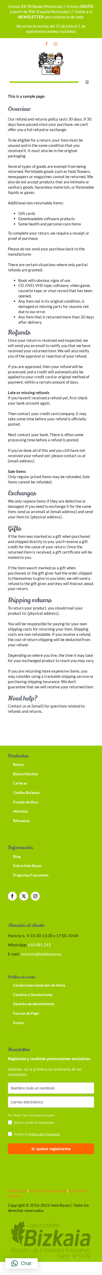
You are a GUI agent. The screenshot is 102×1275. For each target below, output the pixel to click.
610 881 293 (39, 944)
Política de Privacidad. (44, 1134)
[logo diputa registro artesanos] (51, 1220)
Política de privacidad (47, 1190)
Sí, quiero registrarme (51, 1148)
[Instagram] (35, 896)
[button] (21, 1263)
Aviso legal (17, 1190)
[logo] (51, 52)
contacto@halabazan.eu (41, 954)
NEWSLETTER (31, 16)
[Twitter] (23, 896)
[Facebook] (12, 896)
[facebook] (46, 44)
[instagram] (55, 44)
